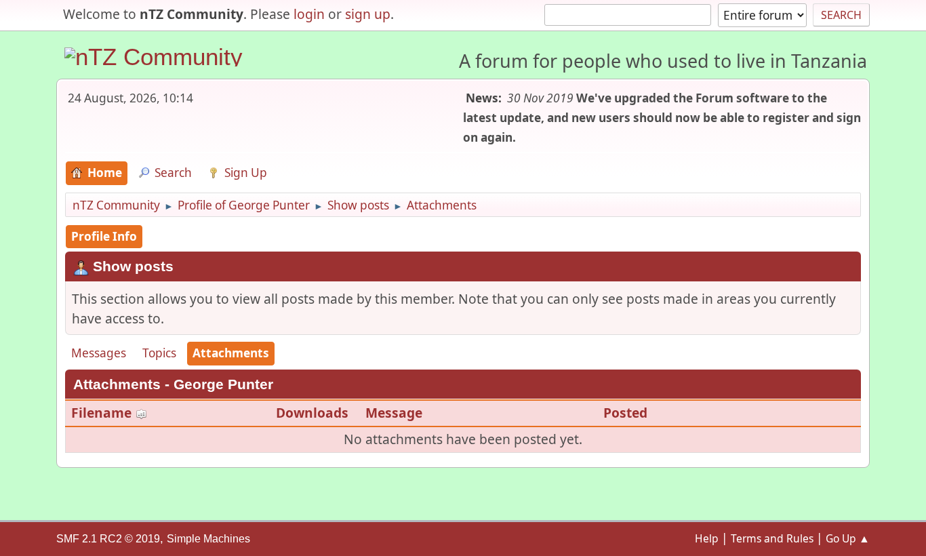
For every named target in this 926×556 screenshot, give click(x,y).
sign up (367, 14)
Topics (159, 353)
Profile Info (104, 236)
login (309, 14)
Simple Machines (208, 538)
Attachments (231, 353)
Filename (103, 412)
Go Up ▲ (848, 538)
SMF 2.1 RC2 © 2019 (108, 538)
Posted (625, 412)
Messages (98, 353)
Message (393, 412)
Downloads (312, 412)
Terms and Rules (772, 538)
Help (707, 538)
